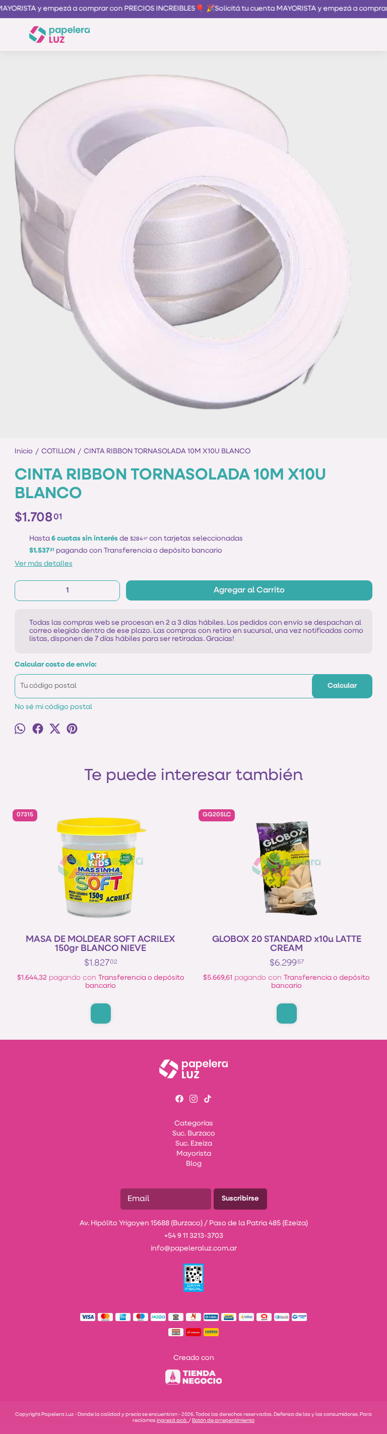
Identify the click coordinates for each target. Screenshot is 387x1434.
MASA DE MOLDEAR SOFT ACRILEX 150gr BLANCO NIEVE (100, 944)
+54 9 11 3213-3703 (193, 1236)
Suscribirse (240, 1199)
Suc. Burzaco (193, 1134)
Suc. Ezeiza (193, 1144)
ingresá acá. (172, 1420)
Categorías (193, 1123)
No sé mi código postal (53, 707)
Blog (194, 1164)
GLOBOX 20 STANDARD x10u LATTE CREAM (286, 944)
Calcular (342, 686)
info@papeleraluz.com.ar (194, 1248)
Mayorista (193, 1154)
